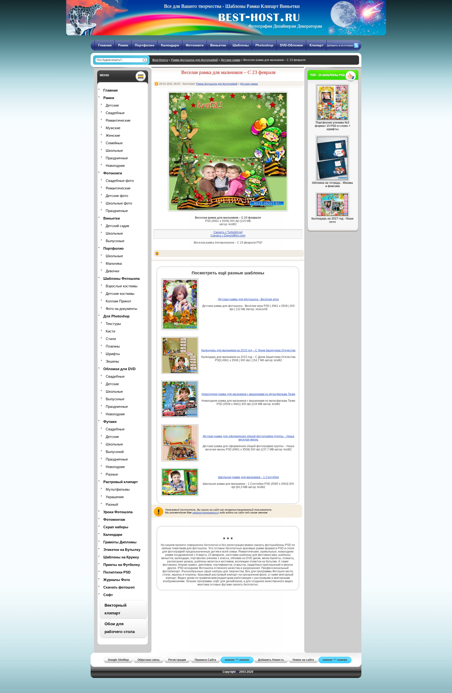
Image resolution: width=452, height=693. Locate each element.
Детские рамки (230, 60)
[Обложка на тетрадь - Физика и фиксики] (332, 179)
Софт (108, 595)
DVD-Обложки (291, 45)
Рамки (123, 45)
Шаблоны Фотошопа (121, 278)
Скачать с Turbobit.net (228, 232)
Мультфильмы (118, 489)
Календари (170, 45)
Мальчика (114, 263)
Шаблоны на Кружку (121, 557)
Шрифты (113, 354)
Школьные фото (119, 203)
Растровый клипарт (120, 482)
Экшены (112, 361)
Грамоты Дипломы (120, 542)
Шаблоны (241, 45)
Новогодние (115, 166)
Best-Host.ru (160, 60)
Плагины (113, 346)
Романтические (118, 120)
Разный (112, 504)
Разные (112, 474)
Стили (111, 339)
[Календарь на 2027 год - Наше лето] (332, 214)
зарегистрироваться (205, 512)
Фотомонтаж (114, 519)
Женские (113, 135)
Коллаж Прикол (118, 301)
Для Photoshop (116, 316)
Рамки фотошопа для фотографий (194, 60)
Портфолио (144, 45)
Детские (112, 105)
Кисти (110, 331)
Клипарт (316, 45)
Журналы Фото (116, 580)
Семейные (114, 143)
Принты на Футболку (121, 565)
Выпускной (115, 452)
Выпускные (115, 241)
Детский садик (117, 226)
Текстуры (113, 324)
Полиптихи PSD (117, 572)
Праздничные (117, 158)
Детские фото (117, 196)
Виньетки (218, 45)
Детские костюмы (120, 294)
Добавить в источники (340, 45)
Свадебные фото (120, 181)
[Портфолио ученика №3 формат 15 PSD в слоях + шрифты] (332, 118)
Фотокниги (195, 45)
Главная (105, 45)
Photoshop (264, 45)
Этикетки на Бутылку (121, 550)
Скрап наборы (115, 527)
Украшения (115, 497)
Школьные (114, 150)
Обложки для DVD (119, 369)
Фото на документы (121, 309)
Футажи (110, 422)
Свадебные (115, 113)
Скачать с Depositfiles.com (227, 235)
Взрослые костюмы (121, 286)
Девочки (112, 271)
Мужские (113, 128)
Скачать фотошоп (119, 587)
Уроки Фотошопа (118, 512)
